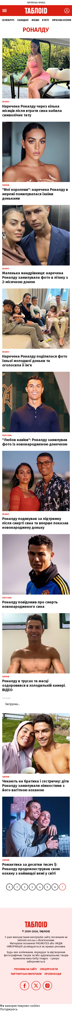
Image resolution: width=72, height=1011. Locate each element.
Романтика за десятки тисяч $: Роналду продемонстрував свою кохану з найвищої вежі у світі (31, 869)
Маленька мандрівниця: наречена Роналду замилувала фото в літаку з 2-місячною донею (35, 277)
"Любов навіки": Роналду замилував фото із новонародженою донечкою (34, 442)
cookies (35, 1006)
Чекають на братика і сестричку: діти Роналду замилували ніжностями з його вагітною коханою (35, 785)
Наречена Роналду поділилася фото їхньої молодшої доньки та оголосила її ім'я (34, 360)
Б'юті (45, 20)
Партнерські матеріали (26, 974)
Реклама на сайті (25, 969)
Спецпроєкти (49, 969)
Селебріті (8, 20)
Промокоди (52, 974)
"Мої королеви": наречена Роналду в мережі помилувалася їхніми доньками (35, 194)
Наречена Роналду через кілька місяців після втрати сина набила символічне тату (32, 110)
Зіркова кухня (61, 20)
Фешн (35, 20)
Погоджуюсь (9, 1009)
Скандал (22, 20)
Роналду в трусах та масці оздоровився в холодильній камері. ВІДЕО (34, 685)
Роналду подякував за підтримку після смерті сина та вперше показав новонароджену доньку (35, 523)
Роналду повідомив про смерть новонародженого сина (30, 604)
